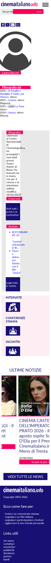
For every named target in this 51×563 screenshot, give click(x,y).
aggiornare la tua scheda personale (24, 523)
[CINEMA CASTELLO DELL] (27, 395)
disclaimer (9, 553)
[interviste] (13, 310)
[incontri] (13, 355)
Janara (11, 112)
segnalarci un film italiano (19, 516)
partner (7, 556)
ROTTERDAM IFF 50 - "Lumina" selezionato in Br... (20, 240)
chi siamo (8, 540)
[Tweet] (8, 25)
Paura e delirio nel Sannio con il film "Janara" (16, 261)
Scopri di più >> (27, 462)
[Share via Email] (13, 25)
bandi (6, 559)
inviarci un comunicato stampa (22, 513)
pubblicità (8, 550)
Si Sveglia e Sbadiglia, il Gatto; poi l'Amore (12, 93)
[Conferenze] (13, 334)
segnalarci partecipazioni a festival (24, 519)
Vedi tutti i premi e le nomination (12, 211)
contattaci (8, 543)
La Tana (19, 106)
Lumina (12, 100)
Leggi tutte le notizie (12, 284)
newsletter (9, 546)
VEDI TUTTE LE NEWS (25, 476)
